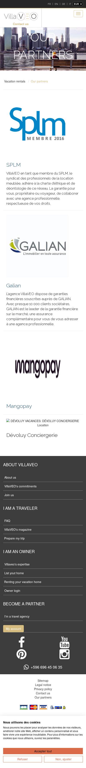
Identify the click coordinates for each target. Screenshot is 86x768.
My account (13, 629)
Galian (13, 285)
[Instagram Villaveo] (64, 657)
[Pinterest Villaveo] (21, 657)
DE (63, 4)
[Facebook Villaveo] (21, 645)
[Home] (20, 16)
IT (70, 4)
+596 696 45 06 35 (46, 667)
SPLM (13, 165)
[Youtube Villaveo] (64, 645)
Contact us (21, 24)
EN (56, 4)
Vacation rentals (14, 81)
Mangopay (19, 406)
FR (49, 4)
